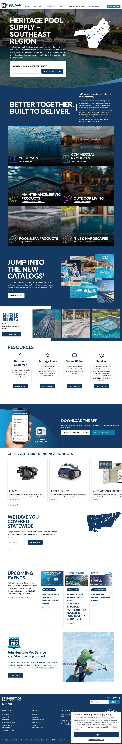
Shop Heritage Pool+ (52, 71)
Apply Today (20, 386)
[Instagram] (6, 704)
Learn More (15, 675)
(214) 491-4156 (68, 722)
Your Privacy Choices (70, 740)
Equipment (5, 720)
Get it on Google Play (103, 432)
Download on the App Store (76, 432)
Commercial (6, 717)
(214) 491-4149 (70, 720)
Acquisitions (35, 717)
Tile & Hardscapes (8, 730)
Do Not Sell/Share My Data (54, 740)
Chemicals (5, 714)
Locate (114, 702)
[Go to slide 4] (15, 505)
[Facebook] (3, 704)
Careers (34, 725)
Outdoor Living (7, 725)
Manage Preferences (96, 740)
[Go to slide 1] (10, 505)
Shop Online (47, 386)
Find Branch (35, 542)
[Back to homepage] (12, 5)
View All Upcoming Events (19, 597)
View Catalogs (16, 295)
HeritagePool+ (113, 6)
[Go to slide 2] (12, 505)
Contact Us (102, 386)
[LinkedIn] (9, 704)
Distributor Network (38, 720)
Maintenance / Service (9, 722)
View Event (46, 608)
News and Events (37, 728)
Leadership (35, 714)
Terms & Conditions (46, 668)
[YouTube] (11, 704)
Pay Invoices (74, 386)
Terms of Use (40, 740)
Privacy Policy (30, 740)
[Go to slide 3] (13, 505)
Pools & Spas (6, 728)
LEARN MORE (12, 334)
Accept (96, 735)
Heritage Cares (36, 722)
